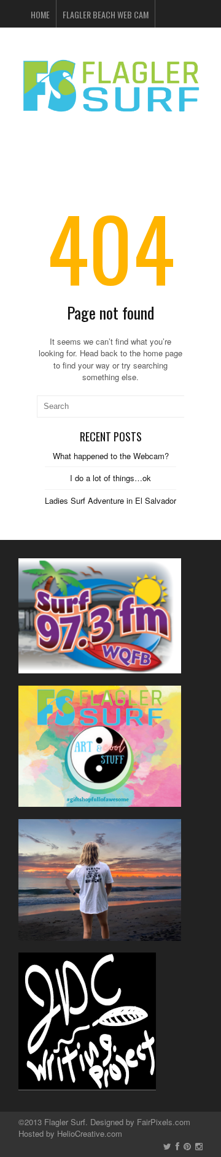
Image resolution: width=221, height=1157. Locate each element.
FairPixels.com (163, 1122)
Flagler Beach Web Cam (106, 14)
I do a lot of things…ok (110, 478)
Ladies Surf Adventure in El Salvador (110, 500)
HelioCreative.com (89, 1133)
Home (40, 14)
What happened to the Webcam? (111, 456)
